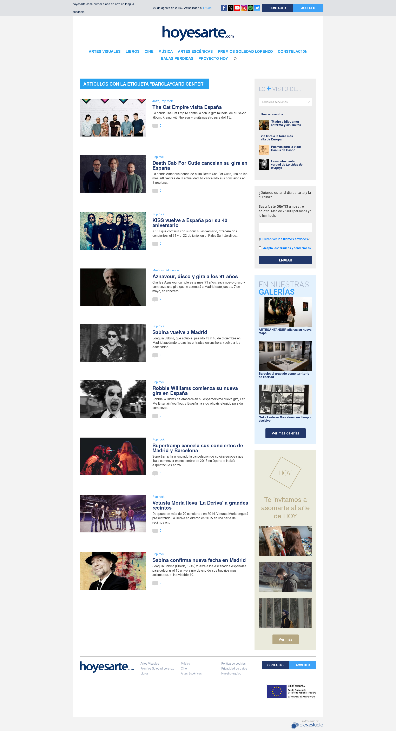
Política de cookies (233, 663)
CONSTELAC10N (293, 51)
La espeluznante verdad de (286, 164)
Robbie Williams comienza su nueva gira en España (195, 390)
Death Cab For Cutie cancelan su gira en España (200, 165)
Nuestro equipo (231, 673)
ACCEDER (308, 8)
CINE (149, 51)
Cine (184, 668)
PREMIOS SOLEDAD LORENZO (245, 51)
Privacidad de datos (234, 668)
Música (185, 663)
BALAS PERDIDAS (177, 58)
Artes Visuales (149, 663)
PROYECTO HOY (213, 58)
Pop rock (167, 101)
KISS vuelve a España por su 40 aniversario (189, 222)
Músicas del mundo (165, 270)
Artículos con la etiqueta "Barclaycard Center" (144, 84)
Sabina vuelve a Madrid (179, 331)
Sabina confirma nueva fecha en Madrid (199, 559)
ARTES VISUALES (105, 51)
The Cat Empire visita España (187, 106)
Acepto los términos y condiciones (287, 248)
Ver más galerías (285, 433)
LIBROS (133, 51)
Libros (144, 673)
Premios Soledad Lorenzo (157, 668)
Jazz (155, 101)
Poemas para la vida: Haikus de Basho (286, 148)
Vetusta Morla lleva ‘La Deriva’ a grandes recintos (200, 505)
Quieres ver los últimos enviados (284, 239)
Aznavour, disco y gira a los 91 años (195, 276)
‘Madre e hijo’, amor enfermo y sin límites (286, 123)
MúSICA (165, 51)
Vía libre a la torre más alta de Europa (277, 137)
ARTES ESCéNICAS (195, 51)
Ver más (285, 639)
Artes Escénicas (191, 673)
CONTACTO (278, 8)
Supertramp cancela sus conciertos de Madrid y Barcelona (197, 448)
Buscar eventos (272, 114)
